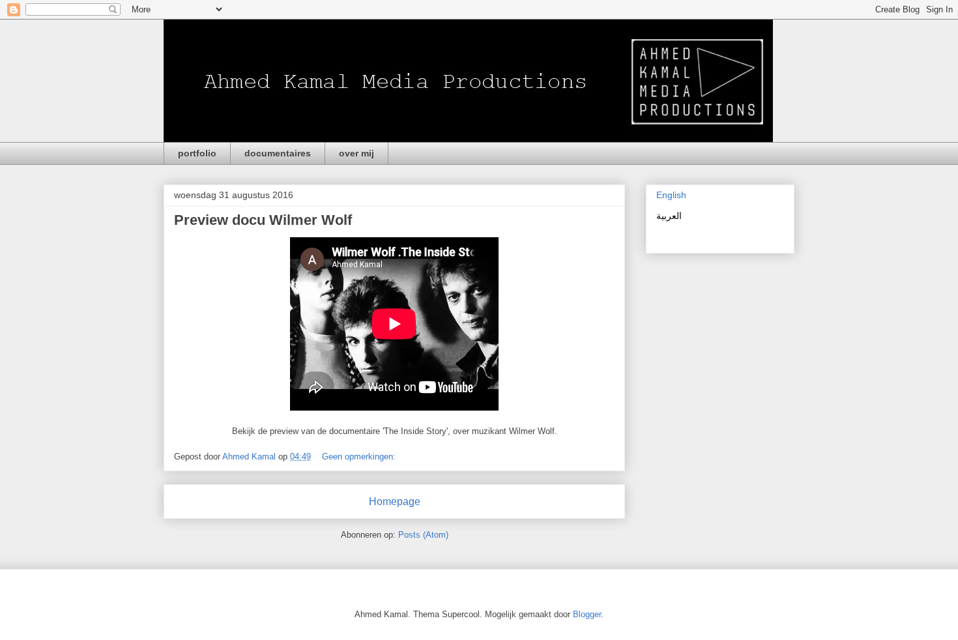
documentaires (277, 153)
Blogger (587, 614)
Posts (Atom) (423, 535)
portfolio (197, 153)
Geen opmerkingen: (360, 456)
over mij (356, 153)
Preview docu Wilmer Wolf (263, 220)
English (671, 195)
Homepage (394, 501)
